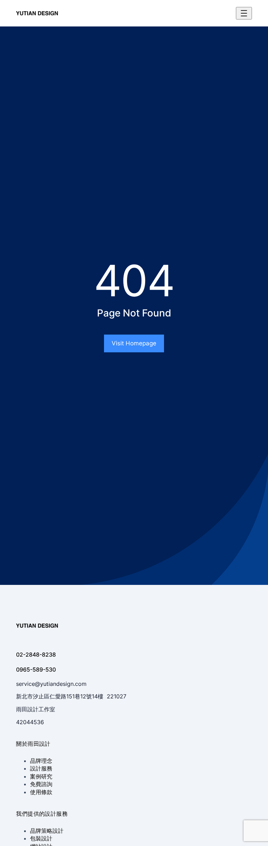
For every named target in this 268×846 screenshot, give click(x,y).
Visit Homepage (134, 343)
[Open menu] (244, 13)
